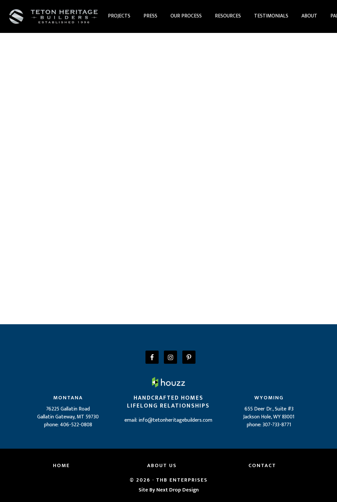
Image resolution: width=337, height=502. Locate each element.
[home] (55, 16)
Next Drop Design (177, 490)
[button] (119, 16)
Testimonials (271, 16)
